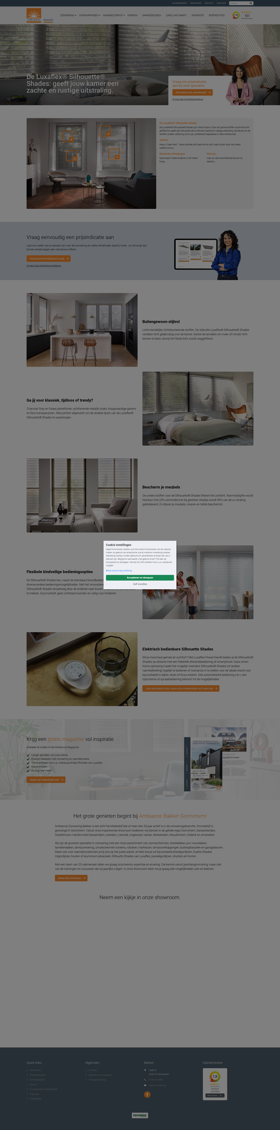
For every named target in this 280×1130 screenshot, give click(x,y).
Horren (132, 15)
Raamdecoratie (113, 15)
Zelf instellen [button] (140, 584)
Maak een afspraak (69, 878)
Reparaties (195, 3)
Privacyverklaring (97, 1079)
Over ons (221, 3)
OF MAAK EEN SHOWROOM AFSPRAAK (44, 266)
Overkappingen (88, 15)
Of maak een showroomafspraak (187, 99)
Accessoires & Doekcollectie (43, 1089)
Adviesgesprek (179, 3)
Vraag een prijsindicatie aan (47, 258)
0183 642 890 (156, 1079)
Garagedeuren (151, 15)
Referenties (217, 15)
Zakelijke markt (176, 15)
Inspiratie (198, 15)
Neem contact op (157, 1085)
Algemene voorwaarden (100, 1075)
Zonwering (67, 15)
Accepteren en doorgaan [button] (140, 577)
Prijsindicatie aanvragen (191, 92)
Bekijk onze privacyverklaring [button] (119, 570)
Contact (208, 3)
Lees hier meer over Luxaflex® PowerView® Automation (179, 688)
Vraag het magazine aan (44, 780)
